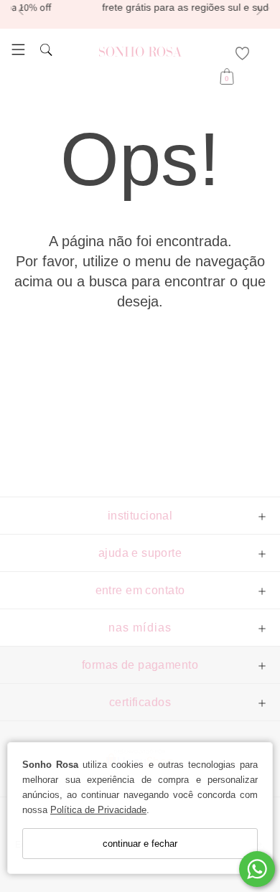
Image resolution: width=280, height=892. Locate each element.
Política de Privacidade (98, 809)
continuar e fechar (140, 843)
